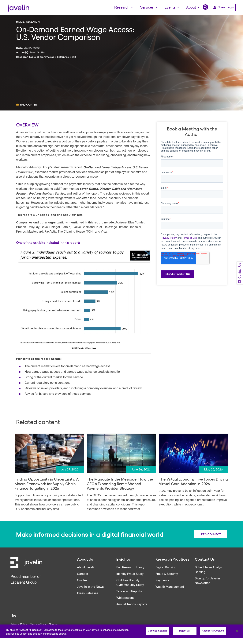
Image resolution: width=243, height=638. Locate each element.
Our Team (83, 580)
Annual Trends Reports (131, 604)
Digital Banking (165, 567)
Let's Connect (210, 534)
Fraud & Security (166, 574)
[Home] (18, 8)
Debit (73, 56)
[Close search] (234, 14)
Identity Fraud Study (130, 574)
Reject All (184, 631)
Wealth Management (169, 587)
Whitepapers (125, 598)
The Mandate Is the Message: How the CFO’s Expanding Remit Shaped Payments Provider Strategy (120, 483)
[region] (121, 631)
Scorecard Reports (129, 591)
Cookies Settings (157, 631)
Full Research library (130, 567)
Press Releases (87, 593)
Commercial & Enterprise (54, 56)
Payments (162, 580)
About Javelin (86, 567)
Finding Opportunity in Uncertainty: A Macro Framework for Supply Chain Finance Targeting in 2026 (47, 483)
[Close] (237, 631)
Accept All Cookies (213, 631)
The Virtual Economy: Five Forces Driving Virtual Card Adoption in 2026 (193, 481)
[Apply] (224, 14)
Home (20, 21)
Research (33, 21)
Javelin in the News (90, 587)
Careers (82, 574)
